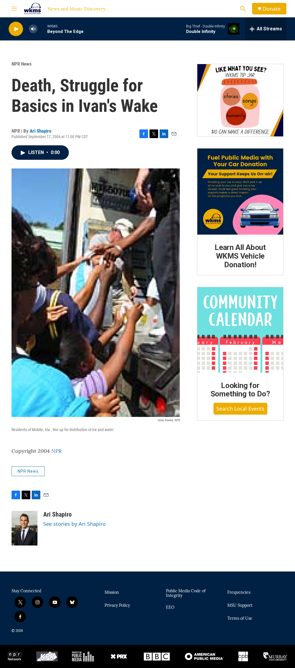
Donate (272, 9)
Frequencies (238, 592)
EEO (170, 607)
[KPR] (47, 656)
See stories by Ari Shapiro (74, 523)
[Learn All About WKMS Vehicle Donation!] (240, 192)
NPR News (22, 64)
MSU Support (239, 605)
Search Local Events (240, 408)
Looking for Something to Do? (240, 389)
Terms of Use (239, 618)
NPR (56, 451)
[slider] (42, 29)
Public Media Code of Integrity (186, 593)
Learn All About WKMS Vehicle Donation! (240, 256)
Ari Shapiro (40, 131)
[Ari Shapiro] (24, 528)
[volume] (33, 29)
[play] (15, 29)
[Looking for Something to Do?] (240, 330)
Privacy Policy (117, 605)
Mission (112, 592)
